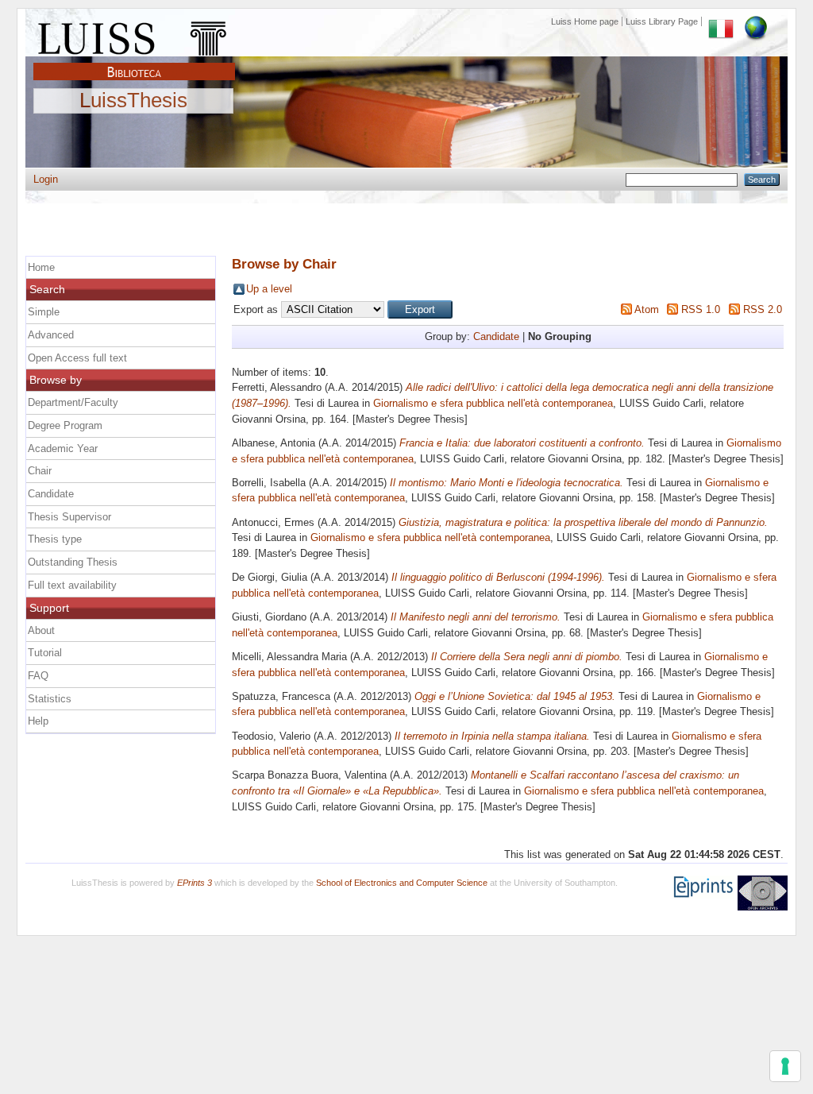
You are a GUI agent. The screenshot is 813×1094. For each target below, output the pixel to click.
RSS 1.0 (700, 309)
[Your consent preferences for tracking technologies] (785, 1066)
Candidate (496, 336)
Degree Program (65, 425)
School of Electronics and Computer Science (401, 882)
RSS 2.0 (762, 309)
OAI (763, 893)
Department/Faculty (73, 402)
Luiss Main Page (134, 35)
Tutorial (45, 653)
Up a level (269, 289)
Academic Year (63, 448)
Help (38, 721)
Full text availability (72, 585)
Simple (44, 312)
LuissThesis (133, 101)
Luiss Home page (584, 21)
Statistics (49, 699)
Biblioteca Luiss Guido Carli (134, 62)
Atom (646, 309)
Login (45, 179)
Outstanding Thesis (73, 562)
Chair (40, 471)
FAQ (38, 676)
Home (41, 267)
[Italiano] (721, 21)
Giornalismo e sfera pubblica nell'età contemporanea (493, 403)
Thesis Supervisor (69, 517)
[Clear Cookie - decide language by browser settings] (756, 21)
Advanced (51, 335)
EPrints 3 (194, 882)
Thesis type (55, 539)
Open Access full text (77, 358)
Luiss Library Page (662, 21)
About (41, 630)
